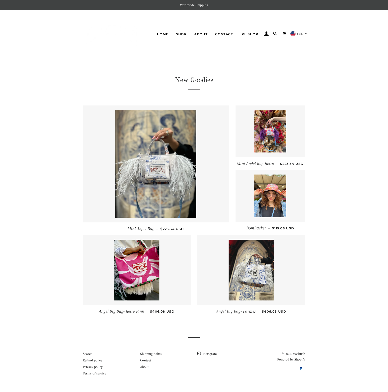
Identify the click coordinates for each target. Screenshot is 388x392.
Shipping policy (151, 354)
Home (162, 34)
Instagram (209, 354)
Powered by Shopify (291, 359)
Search (88, 354)
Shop (181, 34)
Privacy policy (93, 367)
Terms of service (94, 373)
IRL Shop (249, 34)
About (200, 34)
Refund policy (92, 360)
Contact (224, 34)
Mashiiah (299, 354)
